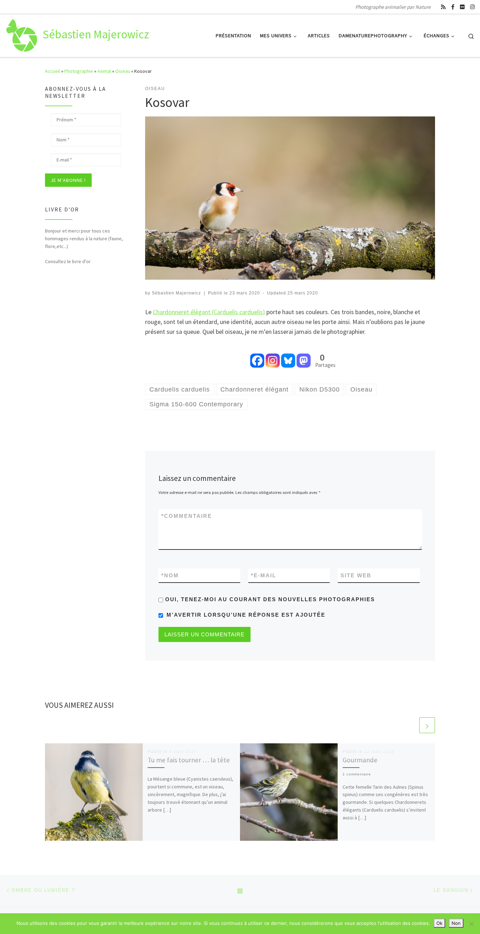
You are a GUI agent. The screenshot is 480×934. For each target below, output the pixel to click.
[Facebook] (257, 356)
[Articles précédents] (410, 725)
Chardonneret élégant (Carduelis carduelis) (209, 312)
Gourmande (360, 760)
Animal (104, 71)
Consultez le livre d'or (68, 261)
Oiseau (122, 71)
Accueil (52, 71)
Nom (170, 575)
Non (456, 923)
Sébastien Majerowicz (176, 293)
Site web (355, 575)
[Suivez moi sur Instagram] (472, 7)
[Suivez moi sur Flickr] (462, 7)
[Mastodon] (304, 356)
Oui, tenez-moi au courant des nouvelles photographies (269, 599)
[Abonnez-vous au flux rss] (443, 7)
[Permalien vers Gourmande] (289, 792)
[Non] (471, 923)
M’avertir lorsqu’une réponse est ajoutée (246, 615)
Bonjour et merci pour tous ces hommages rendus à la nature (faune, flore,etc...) (84, 238)
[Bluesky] (288, 356)
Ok (439, 923)
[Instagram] (273, 356)
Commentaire (186, 516)
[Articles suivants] (427, 725)
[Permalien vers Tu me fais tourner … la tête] (94, 792)
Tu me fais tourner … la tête (189, 760)
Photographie (78, 71)
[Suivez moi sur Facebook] (452, 7)
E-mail (263, 575)
